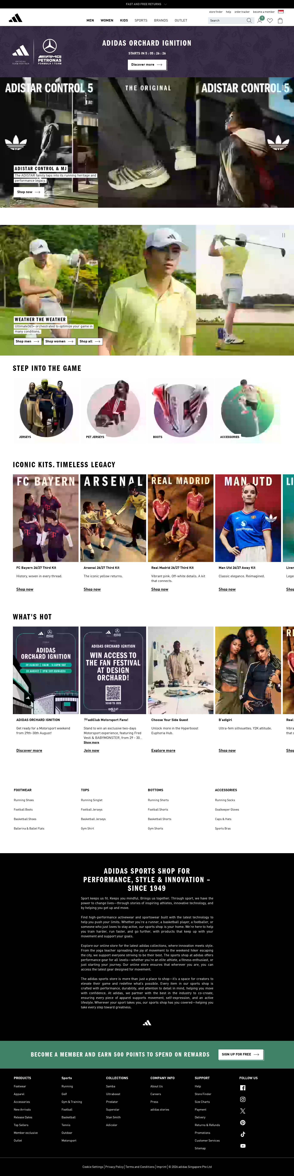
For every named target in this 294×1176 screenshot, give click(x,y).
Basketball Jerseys (93, 819)
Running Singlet (91, 800)
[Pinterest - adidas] (259, 1123)
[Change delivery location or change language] (280, 12)
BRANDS (161, 20)
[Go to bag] (280, 20)
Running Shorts (158, 800)
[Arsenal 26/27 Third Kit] (113, 535)
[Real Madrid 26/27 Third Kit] (181, 535)
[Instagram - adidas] (259, 1100)
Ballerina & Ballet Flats (29, 828)
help (228, 12)
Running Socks (225, 800)
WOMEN (107, 20)
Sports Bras (223, 828)
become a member (264, 12)
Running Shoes (24, 800)
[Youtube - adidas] (259, 1146)
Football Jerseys (91, 809)
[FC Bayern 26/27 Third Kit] (46, 535)
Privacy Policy (114, 1166)
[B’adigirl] (248, 692)
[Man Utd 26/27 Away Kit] (248, 535)
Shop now (24, 589)
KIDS (124, 20)
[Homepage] (15, 18)
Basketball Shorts (159, 819)
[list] (147, 535)
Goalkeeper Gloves (227, 809)
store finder (216, 12)
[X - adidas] (259, 1111)
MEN (90, 20)
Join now (91, 751)
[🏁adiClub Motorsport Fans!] (113, 692)
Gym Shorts (155, 828)
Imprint (161, 1166)
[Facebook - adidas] (259, 1088)
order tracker (242, 12)
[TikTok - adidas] (259, 1135)
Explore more (163, 751)
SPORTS (141, 20)
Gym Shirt (87, 828)
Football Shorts (158, 809)
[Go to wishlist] (270, 20)
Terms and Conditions (140, 1166)
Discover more (29, 751)
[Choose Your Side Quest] (181, 692)
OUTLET (181, 20)
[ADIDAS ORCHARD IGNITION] (46, 692)
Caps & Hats (223, 819)
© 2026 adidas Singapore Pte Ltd (190, 1166)
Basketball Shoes (25, 819)
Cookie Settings (92, 1166)
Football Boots (23, 809)
